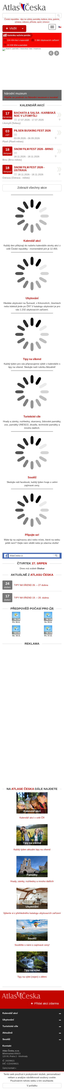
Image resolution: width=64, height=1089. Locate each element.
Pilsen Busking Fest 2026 (32, 130)
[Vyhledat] (58, 15)
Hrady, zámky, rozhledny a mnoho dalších (32, 881)
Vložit (13, 28)
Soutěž (32, 477)
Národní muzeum (15, 93)
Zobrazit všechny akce (32, 187)
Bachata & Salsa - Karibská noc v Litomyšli (35, 114)
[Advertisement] (32, 679)
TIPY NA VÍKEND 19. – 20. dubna (31, 597)
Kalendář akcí (32, 240)
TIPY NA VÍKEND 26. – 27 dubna (31, 585)
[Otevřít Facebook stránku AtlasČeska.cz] (32, 556)
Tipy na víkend (32, 359)
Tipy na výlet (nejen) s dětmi (32, 976)
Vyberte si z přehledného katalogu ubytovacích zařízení (32, 913)
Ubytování (32, 298)
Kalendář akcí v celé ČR (32, 817)
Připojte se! (32, 534)
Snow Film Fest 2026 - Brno (33, 149)
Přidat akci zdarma (46, 1003)
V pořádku (32, 1085)
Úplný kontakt (8, 1068)
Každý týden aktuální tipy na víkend (32, 849)
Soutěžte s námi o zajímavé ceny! (32, 945)
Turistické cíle (32, 416)
